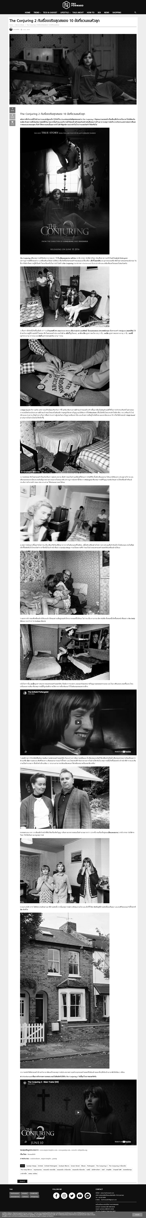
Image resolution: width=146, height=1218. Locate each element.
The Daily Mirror (26, 1170)
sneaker (24, 1194)
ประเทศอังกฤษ (127, 1170)
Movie (83, 1166)
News (106, 12)
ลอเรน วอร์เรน (32, 1174)
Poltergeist (91, 1166)
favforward (15, 1194)
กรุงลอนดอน (38, 1170)
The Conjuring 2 (101, 1166)
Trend (36, 12)
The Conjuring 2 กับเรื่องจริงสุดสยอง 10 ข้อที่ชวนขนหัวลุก (42, 25)
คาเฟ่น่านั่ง (34, 1194)
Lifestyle (64, 12)
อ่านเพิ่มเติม (56, 1216)
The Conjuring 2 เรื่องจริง (117, 1166)
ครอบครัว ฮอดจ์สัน (49, 1170)
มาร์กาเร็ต (24, 1174)
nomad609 (16, 29)
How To (90, 12)
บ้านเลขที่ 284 (117, 1170)
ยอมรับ (137, 1215)
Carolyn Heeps (31, 1166)
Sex (99, 12)
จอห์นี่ (88, 1170)
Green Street (75, 1166)
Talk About (78, 12)
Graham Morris (64, 1166)
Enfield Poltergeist (50, 1166)
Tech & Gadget (50, 12)
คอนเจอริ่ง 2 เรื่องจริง (64, 1170)
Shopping (117, 12)
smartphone (15, 1197)
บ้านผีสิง (108, 1170)
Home (27, 12)
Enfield (40, 1166)
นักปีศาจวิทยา (96, 1170)
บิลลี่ (103, 1170)
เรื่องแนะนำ (22, 1181)
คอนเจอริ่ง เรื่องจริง (78, 1170)
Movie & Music (20, 25)
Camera (25, 1197)
